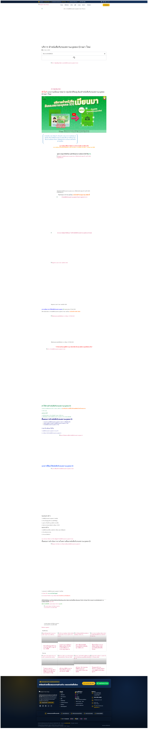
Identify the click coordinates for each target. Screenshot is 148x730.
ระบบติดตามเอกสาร (64, 702)
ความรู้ (79, 5)
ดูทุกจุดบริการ (97, 707)
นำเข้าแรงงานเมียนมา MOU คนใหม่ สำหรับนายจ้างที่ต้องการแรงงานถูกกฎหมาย (65, 647)
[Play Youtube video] (74, 114)
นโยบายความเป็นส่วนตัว (106, 725)
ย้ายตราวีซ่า (45, 593)
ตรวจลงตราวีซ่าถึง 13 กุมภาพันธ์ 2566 (51, 595)
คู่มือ (75, 5)
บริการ (71, 5)
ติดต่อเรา (89, 5)
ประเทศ (83, 5)
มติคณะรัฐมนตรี (63, 706)
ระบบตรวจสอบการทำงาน (54, 603)
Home (61, 5)
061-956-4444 (98, 697)
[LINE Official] (103, 2)
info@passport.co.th (98, 699)
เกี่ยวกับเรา (67, 5)
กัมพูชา (78, 697)
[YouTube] (105, 2)
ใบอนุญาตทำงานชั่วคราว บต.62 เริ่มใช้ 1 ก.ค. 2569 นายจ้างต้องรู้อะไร (98, 669)
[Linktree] (109, 2)
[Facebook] (101, 2)
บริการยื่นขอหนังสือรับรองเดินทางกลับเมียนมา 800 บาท (81, 646)
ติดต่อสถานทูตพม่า (45, 627)
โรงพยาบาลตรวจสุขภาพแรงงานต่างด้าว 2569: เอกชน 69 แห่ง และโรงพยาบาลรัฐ (49, 670)
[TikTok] (107, 2)
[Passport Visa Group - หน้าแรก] (43, 5)
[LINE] (43, 706)
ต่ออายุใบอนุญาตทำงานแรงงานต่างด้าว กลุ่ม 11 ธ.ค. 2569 (49, 647)
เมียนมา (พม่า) (79, 692)
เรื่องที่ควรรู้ (63, 700)
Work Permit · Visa (80, 701)
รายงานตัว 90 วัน (79, 703)
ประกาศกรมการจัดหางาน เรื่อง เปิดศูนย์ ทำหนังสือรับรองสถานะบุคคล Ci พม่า (57, 538)
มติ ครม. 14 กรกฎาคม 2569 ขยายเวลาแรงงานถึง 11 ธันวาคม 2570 (82, 669)
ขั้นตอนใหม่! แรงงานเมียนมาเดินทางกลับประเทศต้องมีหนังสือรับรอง (97, 647)
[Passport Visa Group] (45, 692)
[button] (104, 53)
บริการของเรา (63, 696)
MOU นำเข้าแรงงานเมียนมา (81, 699)
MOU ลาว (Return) (79, 705)
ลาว (77, 694)
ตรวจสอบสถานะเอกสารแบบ (59, 1)
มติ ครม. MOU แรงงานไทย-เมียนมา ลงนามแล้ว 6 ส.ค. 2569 (66, 670)
